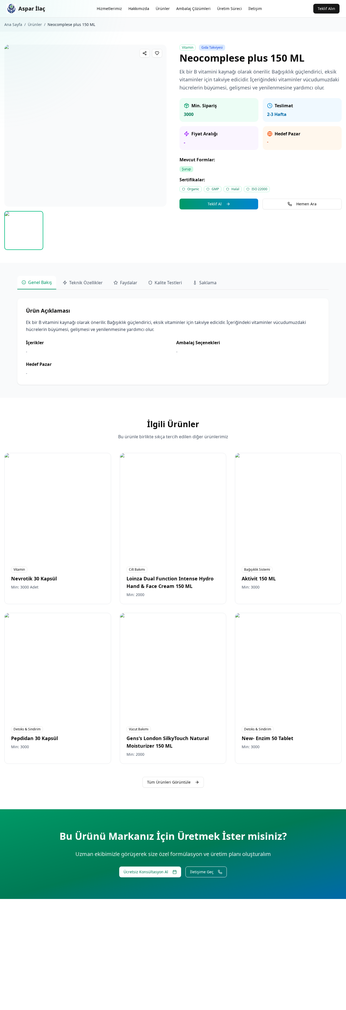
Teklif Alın (326, 8)
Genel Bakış (40, 282)
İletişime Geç (202, 871)
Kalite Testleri (168, 283)
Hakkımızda (138, 8)
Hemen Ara (306, 203)
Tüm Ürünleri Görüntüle (169, 782)
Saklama (208, 283)
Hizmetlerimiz (109, 8)
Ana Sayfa (13, 24)
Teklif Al (215, 203)
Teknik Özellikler (86, 283)
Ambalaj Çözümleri (193, 8)
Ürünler (163, 8)
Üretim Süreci (229, 8)
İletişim (255, 8)
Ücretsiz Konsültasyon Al (146, 871)
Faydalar (128, 283)
